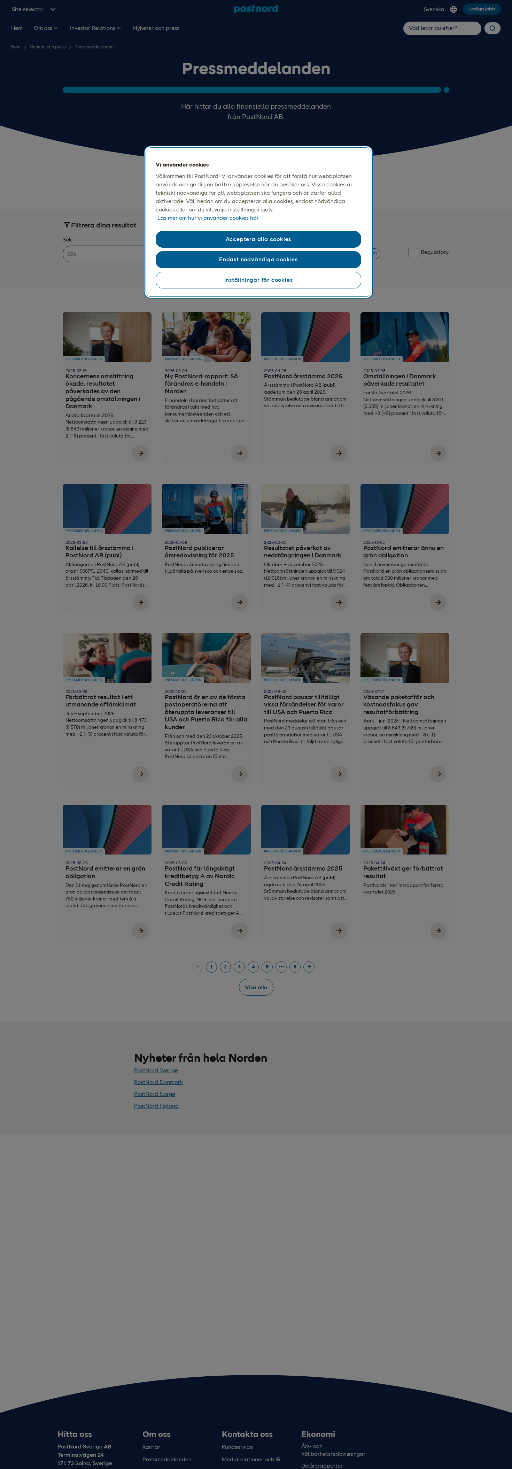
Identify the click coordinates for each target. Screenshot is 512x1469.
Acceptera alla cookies (259, 239)
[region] (258, 222)
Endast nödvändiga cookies (258, 259)
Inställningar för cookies (258, 280)
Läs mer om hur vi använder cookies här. (208, 218)
